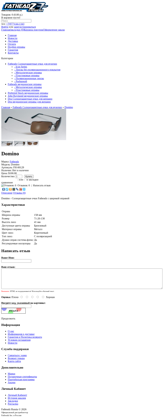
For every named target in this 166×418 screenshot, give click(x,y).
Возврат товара (16, 358)
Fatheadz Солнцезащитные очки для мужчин (32, 63)
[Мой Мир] (14, 189)
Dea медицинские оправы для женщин (29, 101)
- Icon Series (20, 66)
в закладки (32, 179)
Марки (11, 373)
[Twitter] (7, 189)
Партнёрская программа (21, 379)
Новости (12, 38)
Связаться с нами (17, 355)
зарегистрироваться (25, 26)
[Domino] (33, 139)
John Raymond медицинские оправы (28, 96)
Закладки (13, 401)
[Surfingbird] (24, 189)
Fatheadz (14, 161)
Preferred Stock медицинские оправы (28, 93)
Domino (69, 107)
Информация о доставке (21, 334)
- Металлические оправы (28, 72)
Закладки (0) (17, 29)
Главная (5, 29)
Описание (6, 192)
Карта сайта (14, 361)
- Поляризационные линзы (29, 78)
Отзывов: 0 (24, 185)
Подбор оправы (16, 47)
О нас (11, 331)
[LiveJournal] (17, 189)
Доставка (13, 41)
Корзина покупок (33, 29)
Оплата (12, 44)
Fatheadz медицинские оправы (25, 84)
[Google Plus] (20, 189)
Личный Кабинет (17, 395)
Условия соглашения (19, 340)
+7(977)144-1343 (15, 24)
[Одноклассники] (10, 189)
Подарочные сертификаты (22, 376)
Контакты (13, 52)
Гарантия (13, 49)
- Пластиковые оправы (26, 75)
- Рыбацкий (20, 81)
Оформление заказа (54, 29)
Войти (4, 26)
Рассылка (13, 403)
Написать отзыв (42, 185)
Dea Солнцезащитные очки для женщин (30, 98)
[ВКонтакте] (3, 189)
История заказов (17, 398)
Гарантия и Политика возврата (25, 337)
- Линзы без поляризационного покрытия (37, 69)
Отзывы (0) (19, 192)
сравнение (7, 182)
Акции (11, 382)
